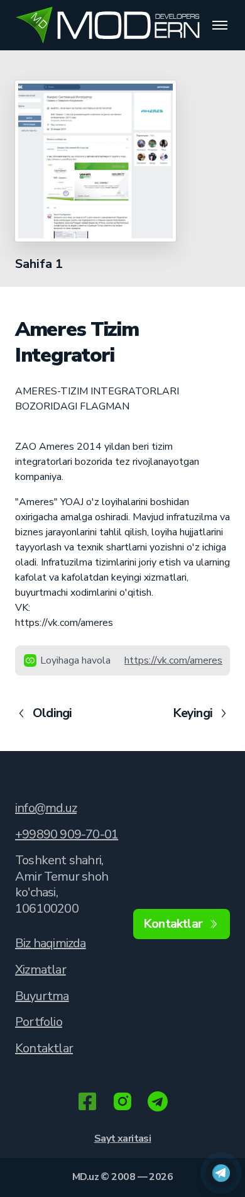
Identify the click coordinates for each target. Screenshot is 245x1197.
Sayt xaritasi (122, 1138)
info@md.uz (46, 807)
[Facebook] (87, 1102)
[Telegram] (158, 1102)
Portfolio (38, 1021)
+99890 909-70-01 (66, 834)
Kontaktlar (44, 1048)
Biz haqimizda (50, 943)
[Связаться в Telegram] (221, 1173)
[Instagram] (122, 1102)
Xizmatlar (40, 969)
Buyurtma (42, 996)
